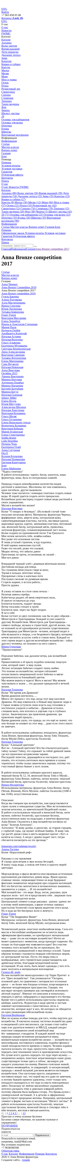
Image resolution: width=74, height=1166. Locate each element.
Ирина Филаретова (12, 784)
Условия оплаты (10, 165)
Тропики (6, 101)
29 (2, 116)
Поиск (5, 180)
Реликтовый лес (10, 88)
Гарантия (6, 171)
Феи (3, 107)
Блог (4, 156)
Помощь (6, 162)
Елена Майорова (11, 468)
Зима (4, 58)
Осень (5, 82)
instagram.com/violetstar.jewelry (18, 846)
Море (4, 76)
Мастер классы (10, 147)
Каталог (6, 39)
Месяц (5, 73)
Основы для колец (12, 122)
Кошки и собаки (10, 64)
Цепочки (6, 125)
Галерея (5, 153)
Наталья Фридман (12, 508)
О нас (4, 27)
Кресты (5, 67)
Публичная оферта (12, 174)
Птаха (4, 85)
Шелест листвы (10, 113)
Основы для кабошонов (15, 119)
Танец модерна (10, 104)
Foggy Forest (8, 913)
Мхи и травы (9, 79)
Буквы (5, 128)
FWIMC (6, 33)
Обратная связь (10, 1150)
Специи (6, 94)
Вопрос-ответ (9, 150)
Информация (9, 141)
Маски (5, 70)
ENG (4, 21)
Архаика (6, 42)
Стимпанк (7, 98)
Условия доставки (11, 168)
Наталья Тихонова (12, 689)
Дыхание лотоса (10, 55)
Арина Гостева (10, 849)
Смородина (8, 91)
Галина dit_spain (10, 972)
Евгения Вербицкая (13, 1015)
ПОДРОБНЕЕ (9, 1125)
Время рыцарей (10, 48)
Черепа (5, 110)
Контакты (7, 177)
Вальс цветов (9, 45)
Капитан (6, 61)
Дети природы (9, 51)
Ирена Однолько (11, 646)
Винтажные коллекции (15, 134)
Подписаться (42, 1135)
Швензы (6, 131)
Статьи (5, 144)
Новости (6, 30)
